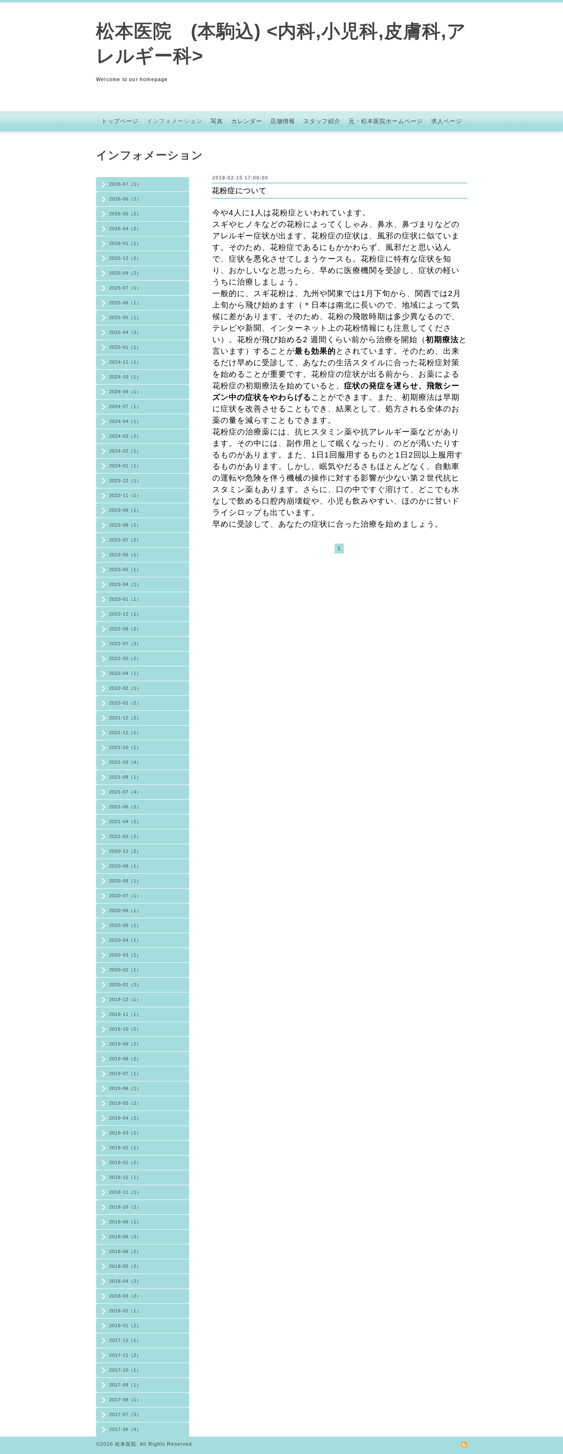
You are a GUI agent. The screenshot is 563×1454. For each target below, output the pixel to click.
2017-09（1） (125, 1384)
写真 (217, 121)
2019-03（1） (125, 1132)
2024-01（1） (125, 465)
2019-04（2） (125, 1118)
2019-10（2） (125, 1029)
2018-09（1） (125, 1221)
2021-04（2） (125, 821)
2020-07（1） (125, 895)
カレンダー (246, 121)
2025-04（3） (125, 332)
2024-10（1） (125, 376)
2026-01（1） (125, 243)
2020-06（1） (125, 910)
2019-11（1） (125, 1014)
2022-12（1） (125, 613)
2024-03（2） (125, 436)
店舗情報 (282, 121)
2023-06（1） (125, 554)
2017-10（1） (125, 1370)
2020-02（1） (125, 969)
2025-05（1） (125, 317)
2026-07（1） (125, 184)
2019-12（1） (125, 999)
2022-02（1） (125, 688)
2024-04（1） (125, 421)
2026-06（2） (125, 198)
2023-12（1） (125, 480)
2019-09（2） (125, 1043)
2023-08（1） (125, 525)
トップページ (119, 121)
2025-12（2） (125, 258)
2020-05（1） (125, 925)
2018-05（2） (125, 1266)
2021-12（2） (125, 717)
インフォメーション (174, 121)
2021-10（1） (125, 747)
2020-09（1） (125, 866)
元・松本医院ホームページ (386, 121)
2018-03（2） (125, 1295)
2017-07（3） (125, 1414)
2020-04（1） (125, 940)
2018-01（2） (125, 1325)
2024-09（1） (125, 391)
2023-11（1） (125, 495)
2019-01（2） (125, 1162)
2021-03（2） (125, 836)
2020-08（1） (125, 880)
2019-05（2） (125, 1103)
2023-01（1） (125, 599)
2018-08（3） (125, 1236)
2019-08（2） (125, 1058)
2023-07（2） (125, 539)
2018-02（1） (125, 1310)
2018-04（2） (125, 1281)
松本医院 (125, 1444)
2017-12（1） (125, 1340)
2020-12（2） (125, 851)
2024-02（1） (125, 450)
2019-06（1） (125, 1088)
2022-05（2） (125, 658)
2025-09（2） (125, 273)
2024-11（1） (125, 361)
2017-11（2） (125, 1355)
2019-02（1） (125, 1147)
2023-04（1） (125, 584)
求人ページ (446, 121)
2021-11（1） (125, 732)
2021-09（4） (125, 762)
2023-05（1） (125, 569)
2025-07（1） (125, 287)
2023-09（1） (125, 510)
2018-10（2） (125, 1206)
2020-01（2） (125, 984)
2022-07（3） (125, 643)
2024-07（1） (125, 406)
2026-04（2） (125, 228)
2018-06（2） (125, 1251)
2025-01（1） (125, 347)
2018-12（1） (125, 1177)
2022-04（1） (125, 673)
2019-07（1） (125, 1073)
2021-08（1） (125, 777)
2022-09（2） (125, 628)
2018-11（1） (125, 1192)
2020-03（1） (125, 954)
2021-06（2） (125, 806)
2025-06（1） (125, 302)
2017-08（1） (125, 1399)
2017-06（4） (125, 1429)
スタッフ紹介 (321, 121)
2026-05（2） (125, 213)
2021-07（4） (125, 791)
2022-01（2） (125, 702)
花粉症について (239, 191)
